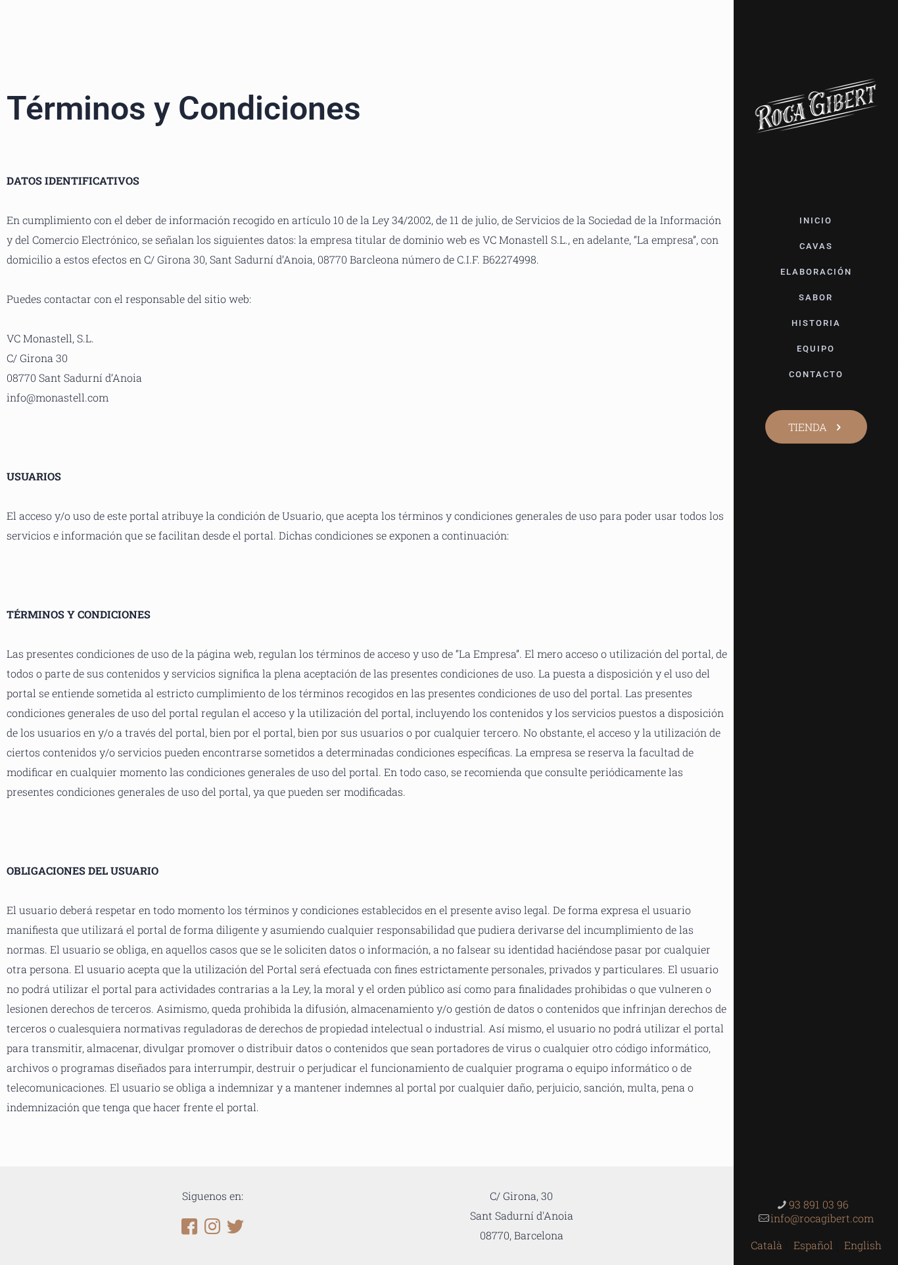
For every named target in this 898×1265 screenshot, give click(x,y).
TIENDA (807, 427)
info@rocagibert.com (822, 1218)
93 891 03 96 (819, 1204)
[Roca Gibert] (816, 104)
